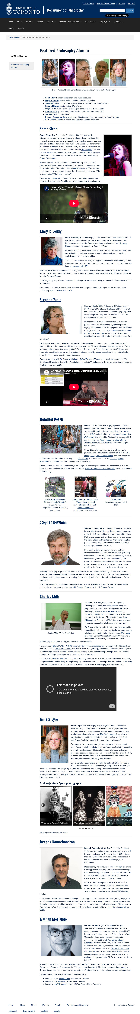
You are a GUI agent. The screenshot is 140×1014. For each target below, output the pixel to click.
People (50, 22)
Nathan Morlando (53, 120)
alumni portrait (54, 178)
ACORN (131, 4)
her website (92, 747)
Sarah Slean (50, 98)
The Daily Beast (116, 458)
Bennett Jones (109, 531)
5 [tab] (92, 828)
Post (64, 978)
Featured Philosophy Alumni (20, 65)
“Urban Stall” (115, 499)
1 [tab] (80, 828)
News (29, 22)
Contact (118, 22)
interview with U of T (78, 266)
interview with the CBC (82, 168)
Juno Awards (86, 149)
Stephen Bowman (53, 109)
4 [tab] (89, 828)
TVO (92, 456)
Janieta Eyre (51, 114)
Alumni (21, 28)
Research (89, 22)
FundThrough (116, 867)
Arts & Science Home (106, 4)
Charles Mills (51, 111)
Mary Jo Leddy (50, 231)
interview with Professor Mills (64, 659)
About (19, 22)
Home (10, 22)
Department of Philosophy (65, 10)
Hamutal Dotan (52, 106)
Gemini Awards (46, 152)
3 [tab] (86, 828)
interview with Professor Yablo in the (74, 359)
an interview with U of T (62, 290)
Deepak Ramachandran (56, 117)
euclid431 (121, 967)
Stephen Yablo (52, 103)
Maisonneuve (46, 461)
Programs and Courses (69, 22)
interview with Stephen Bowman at (89, 587)
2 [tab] (83, 828)
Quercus (121, 4)
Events (40, 22)
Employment (105, 22)
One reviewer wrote (63, 649)
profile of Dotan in (100, 468)
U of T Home (88, 4)
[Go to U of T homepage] (23, 9)
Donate (11, 28)
